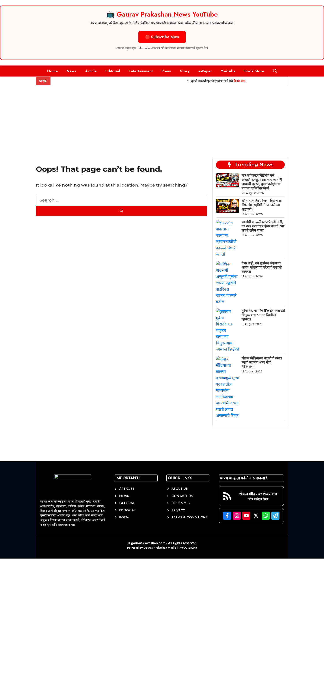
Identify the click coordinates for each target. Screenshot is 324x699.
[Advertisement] (162, 118)
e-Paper (205, 71)
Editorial (112, 71)
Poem (166, 71)
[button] (275, 71)
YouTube (228, 71)
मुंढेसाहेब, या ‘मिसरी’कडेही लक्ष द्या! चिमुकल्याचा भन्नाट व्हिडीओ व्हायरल (263, 314)
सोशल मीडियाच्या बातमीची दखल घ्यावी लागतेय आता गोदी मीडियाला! (262, 362)
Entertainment (141, 71)
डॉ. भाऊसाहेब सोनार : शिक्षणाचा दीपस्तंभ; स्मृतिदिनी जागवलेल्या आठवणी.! (262, 205)
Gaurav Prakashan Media (159, 548)
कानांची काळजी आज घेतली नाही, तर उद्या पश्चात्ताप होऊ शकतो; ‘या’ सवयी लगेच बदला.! (263, 226)
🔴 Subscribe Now (162, 37)
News (71, 71)
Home (52, 71)
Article (91, 71)
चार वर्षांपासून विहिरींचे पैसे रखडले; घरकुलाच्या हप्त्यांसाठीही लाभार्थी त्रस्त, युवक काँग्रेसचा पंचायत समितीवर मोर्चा (262, 181)
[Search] (121, 211)
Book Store (254, 71)
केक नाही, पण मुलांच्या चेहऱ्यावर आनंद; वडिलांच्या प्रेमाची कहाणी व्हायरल (262, 267)
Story (185, 71)
